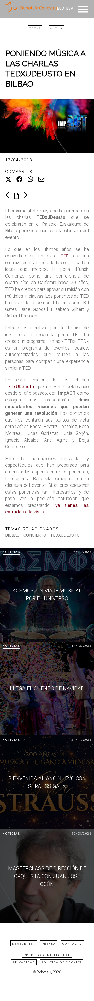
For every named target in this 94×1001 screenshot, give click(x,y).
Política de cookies (61, 962)
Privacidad (24, 962)
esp (69, 8)
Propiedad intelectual (47, 955)
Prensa (49, 943)
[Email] (41, 179)
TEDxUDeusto (19, 386)
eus (60, 8)
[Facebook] (19, 179)
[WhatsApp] (30, 179)
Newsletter (23, 943)
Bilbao (12, 535)
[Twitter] (8, 179)
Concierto (35, 535)
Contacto (72, 943)
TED (64, 256)
